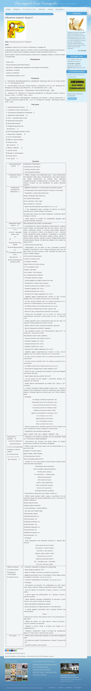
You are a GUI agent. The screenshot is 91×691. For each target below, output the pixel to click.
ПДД (80, 59)
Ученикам (50, 9)
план (80, 66)
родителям (79, 67)
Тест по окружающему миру (40, 667)
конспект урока (73, 64)
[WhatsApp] (16, 650)
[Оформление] (8, 666)
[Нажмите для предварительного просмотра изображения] (15, 29)
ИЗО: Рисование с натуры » (46, 656)
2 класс (69, 59)
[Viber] (14, 650)
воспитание (76, 61)
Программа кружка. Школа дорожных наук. (45, 664)
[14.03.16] (13, 666)
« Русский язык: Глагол (32, 656)
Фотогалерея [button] (59, 9)
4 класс (77, 59)
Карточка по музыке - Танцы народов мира (45, 672)
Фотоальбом (77, 687)
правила (69, 67)
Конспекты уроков (19, 653)
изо (79, 61)
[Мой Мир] (10, 650)
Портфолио (52, 687)
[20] (13, 672)
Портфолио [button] (16, 9)
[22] (8, 678)
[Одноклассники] (8, 650)
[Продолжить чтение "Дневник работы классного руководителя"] (76, 85)
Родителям (42, 9)
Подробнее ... (72, 98)
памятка (77, 66)
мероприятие (71, 66)
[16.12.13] (25, 666)
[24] (25, 678)
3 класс (73, 59)
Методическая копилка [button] (29, 9)
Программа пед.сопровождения (42, 669)
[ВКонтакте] (6, 650)
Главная (8, 9)
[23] (19, 678)
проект (74, 67)
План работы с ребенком (40, 675)
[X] (12, 650)
